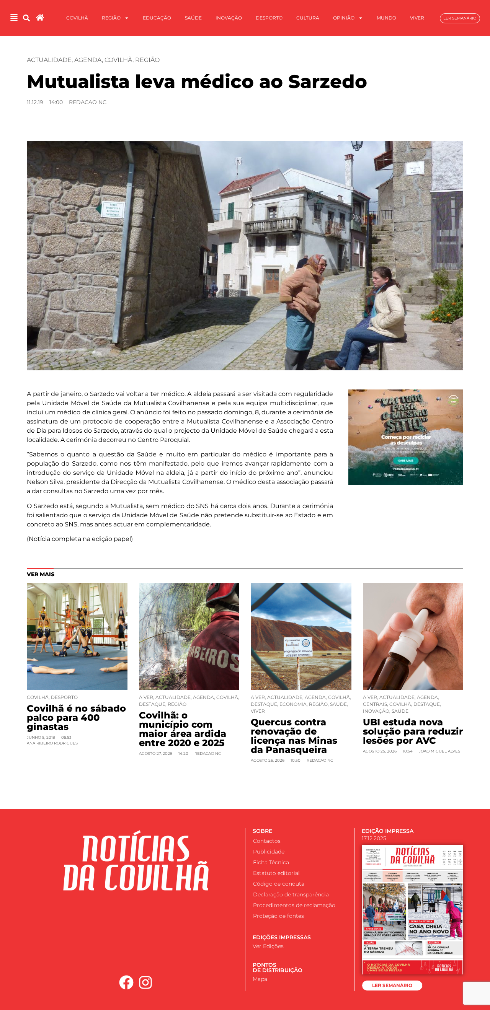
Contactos (267, 840)
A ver (146, 697)
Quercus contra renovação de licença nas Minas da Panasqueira (294, 736)
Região (111, 18)
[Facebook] (126, 982)
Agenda (88, 60)
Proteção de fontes (278, 915)
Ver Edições (268, 946)
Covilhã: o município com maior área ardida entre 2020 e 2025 (182, 729)
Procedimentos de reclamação (294, 905)
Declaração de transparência (291, 894)
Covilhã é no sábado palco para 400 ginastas (76, 717)
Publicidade (268, 851)
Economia (293, 704)
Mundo (386, 18)
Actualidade (49, 60)
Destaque (152, 704)
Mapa (260, 979)
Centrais (375, 704)
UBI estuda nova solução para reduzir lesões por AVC (413, 731)
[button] (26, 18)
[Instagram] (146, 982)
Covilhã (77, 18)
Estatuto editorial (276, 873)
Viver (417, 18)
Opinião (343, 18)
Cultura (307, 18)
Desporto (269, 18)
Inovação (229, 18)
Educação (157, 18)
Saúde (193, 18)
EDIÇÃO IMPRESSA (387, 831)
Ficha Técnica (271, 862)
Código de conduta (278, 883)
